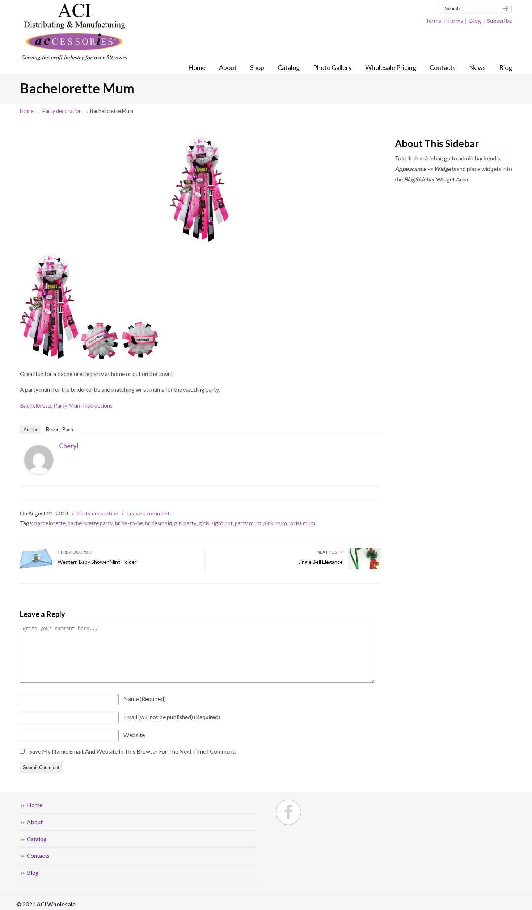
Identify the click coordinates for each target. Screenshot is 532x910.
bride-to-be (129, 523)
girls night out (216, 523)
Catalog (37, 838)
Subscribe (499, 20)
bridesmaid (158, 523)
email (171, 716)
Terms (433, 20)
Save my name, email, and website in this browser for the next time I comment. (132, 751)
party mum (248, 523)
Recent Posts (60, 429)
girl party (185, 523)
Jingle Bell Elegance (321, 562)
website (134, 734)
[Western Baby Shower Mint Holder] (36, 568)
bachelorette (50, 523)
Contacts (38, 855)
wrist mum (302, 523)
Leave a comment (148, 513)
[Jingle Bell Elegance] (364, 568)
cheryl (69, 446)
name (144, 698)
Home (27, 111)
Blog (475, 20)
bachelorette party (90, 523)
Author (30, 429)
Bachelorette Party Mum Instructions (66, 405)
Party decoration (62, 111)
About (35, 821)
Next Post (329, 552)
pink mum (275, 523)
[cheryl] (38, 471)
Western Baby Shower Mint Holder (97, 562)
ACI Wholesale (74, 32)
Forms (455, 20)
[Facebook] (288, 812)
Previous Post (76, 552)
